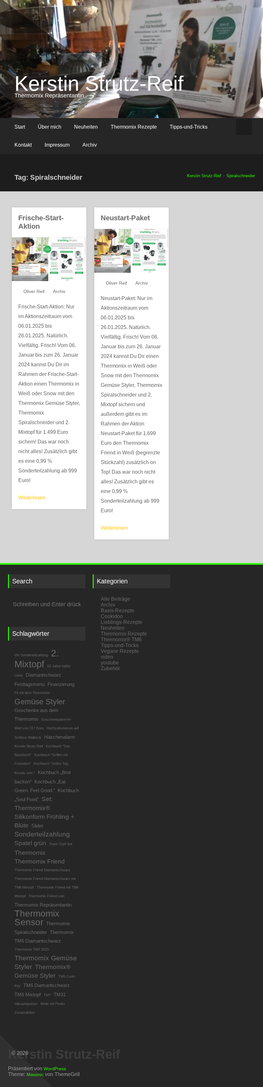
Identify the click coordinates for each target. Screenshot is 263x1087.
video (107, 657)
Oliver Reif (34, 291)
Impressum (57, 145)
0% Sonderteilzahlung (31, 655)
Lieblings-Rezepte (121, 622)
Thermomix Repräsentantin (43, 905)
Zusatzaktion (24, 1012)
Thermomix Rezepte (134, 127)
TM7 (47, 995)
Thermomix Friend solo (46, 896)
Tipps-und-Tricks (189, 127)
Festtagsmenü (29, 684)
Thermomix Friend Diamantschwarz (42, 870)
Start (19, 127)
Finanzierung (60, 684)
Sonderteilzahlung (42, 834)
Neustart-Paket (125, 218)
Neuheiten (86, 127)
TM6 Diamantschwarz (46, 985)
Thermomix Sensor (36, 918)
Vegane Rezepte (120, 651)
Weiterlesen (32, 497)
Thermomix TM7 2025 (31, 949)
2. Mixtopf (36, 658)
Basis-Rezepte (117, 610)
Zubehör (110, 668)
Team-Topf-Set (60, 844)
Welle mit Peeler (52, 1004)
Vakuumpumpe (26, 1004)
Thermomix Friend (39, 861)
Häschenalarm (59, 737)
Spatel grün (30, 843)
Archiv (89, 145)
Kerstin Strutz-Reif (98, 83)
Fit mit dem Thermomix (32, 693)
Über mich (49, 127)
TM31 (60, 994)
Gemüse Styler (39, 701)
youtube (110, 662)
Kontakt (23, 145)
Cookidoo (112, 616)
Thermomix (30, 852)
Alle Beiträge (115, 599)
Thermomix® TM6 (121, 639)
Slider (37, 825)
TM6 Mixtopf (27, 994)
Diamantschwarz (43, 675)
